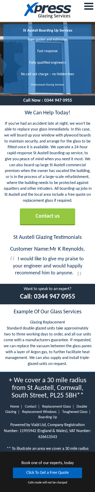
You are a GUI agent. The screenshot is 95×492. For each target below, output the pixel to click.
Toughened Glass (74, 412)
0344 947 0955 (58, 100)
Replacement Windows (39, 412)
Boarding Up (47, 417)
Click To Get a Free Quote (47, 473)
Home (14, 407)
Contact (30, 407)
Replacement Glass (56, 407)
